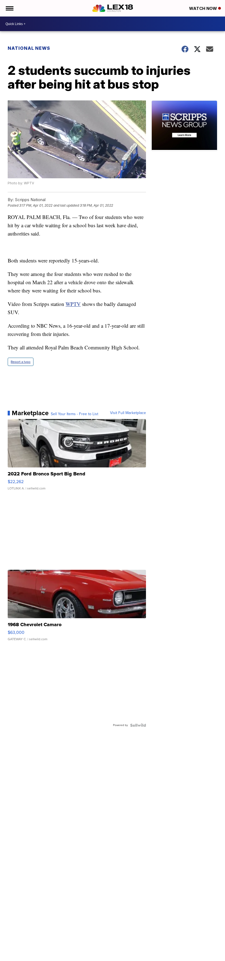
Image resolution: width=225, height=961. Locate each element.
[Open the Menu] (9, 8)
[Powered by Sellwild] (138, 725)
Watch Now (203, 8)
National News (29, 48)
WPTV (73, 303)
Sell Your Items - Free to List (74, 414)
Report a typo (20, 361)
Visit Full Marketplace (128, 413)
